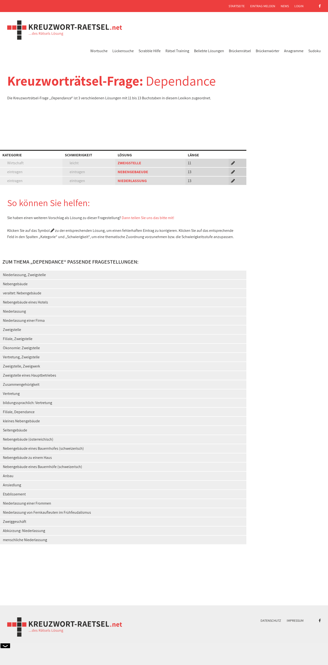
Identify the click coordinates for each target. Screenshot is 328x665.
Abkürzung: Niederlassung (24, 530)
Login (299, 6)
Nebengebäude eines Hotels (25, 302)
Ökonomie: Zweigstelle (21, 347)
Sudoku (314, 50)
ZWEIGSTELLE (129, 162)
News (285, 6)
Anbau (8, 475)
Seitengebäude (15, 430)
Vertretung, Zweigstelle (21, 357)
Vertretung (11, 393)
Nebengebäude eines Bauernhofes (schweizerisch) (43, 448)
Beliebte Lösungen (209, 50)
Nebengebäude (15, 283)
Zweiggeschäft (14, 521)
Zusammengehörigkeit (21, 384)
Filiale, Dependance (19, 411)
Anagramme (294, 50)
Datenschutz (271, 620)
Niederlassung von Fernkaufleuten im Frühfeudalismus (47, 512)
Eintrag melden (262, 6)
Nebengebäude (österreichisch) (28, 439)
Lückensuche (123, 50)
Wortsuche (99, 50)
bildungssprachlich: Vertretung (27, 402)
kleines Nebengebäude (21, 421)
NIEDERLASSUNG (132, 180)
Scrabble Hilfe (150, 50)
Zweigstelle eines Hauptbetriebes (29, 375)
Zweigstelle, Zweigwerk (21, 366)
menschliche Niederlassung (25, 539)
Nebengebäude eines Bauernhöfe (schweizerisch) (42, 466)
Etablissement (14, 494)
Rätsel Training (177, 50)
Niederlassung (14, 311)
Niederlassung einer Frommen (27, 503)
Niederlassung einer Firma (24, 320)
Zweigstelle (12, 329)
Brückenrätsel (240, 50)
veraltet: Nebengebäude (22, 293)
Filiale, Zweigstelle (17, 338)
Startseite (237, 6)
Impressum (295, 620)
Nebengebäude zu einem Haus (27, 457)
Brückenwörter (267, 50)
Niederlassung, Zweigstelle (24, 274)
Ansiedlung (12, 485)
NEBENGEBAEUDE (133, 171)
